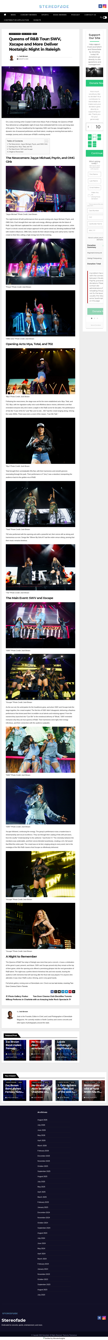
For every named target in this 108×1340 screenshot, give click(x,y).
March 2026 (42, 1146)
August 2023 (42, 1290)
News (13, 15)
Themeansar (73, 1335)
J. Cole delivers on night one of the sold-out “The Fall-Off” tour (67, 1092)
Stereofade (14, 1320)
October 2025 (43, 1166)
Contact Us (90, 15)
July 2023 (41, 1295)
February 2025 (43, 1202)
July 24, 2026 (64, 1054)
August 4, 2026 (39, 1054)
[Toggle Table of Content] (45, 141)
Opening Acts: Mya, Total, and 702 (20, 147)
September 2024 (44, 1228)
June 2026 (42, 1130)
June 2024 (42, 1243)
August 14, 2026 (14, 1054)
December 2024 (44, 1212)
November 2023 (44, 1274)
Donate (37, 20)
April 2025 (41, 1192)
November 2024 (44, 1218)
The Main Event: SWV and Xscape (20, 149)
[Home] (5, 14)
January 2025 (43, 1207)
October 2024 (43, 1223)
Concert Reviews (28, 15)
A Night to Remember (16, 152)
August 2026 (42, 1120)
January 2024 (43, 1269)
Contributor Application (16, 20)
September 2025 (44, 1171)
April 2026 (41, 1140)
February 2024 (43, 1264)
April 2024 (41, 1254)
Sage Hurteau (12, 1097)
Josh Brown (23, 56)
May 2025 (41, 1187)
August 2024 (42, 1233)
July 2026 (41, 1125)
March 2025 (42, 1197)
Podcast (75, 15)
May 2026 (41, 1135)
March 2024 (42, 1259)
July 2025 (41, 1182)
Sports (45, 15)
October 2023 (43, 1279)
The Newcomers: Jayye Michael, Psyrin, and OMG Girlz (28, 144)
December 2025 (44, 1156)
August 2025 (42, 1176)
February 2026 (43, 1151)
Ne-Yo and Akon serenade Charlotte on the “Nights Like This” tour (41, 1092)
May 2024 (41, 1248)
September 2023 (44, 1284)
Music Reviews (60, 15)
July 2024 (41, 1238)
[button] (101, 17)
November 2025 (44, 1161)
